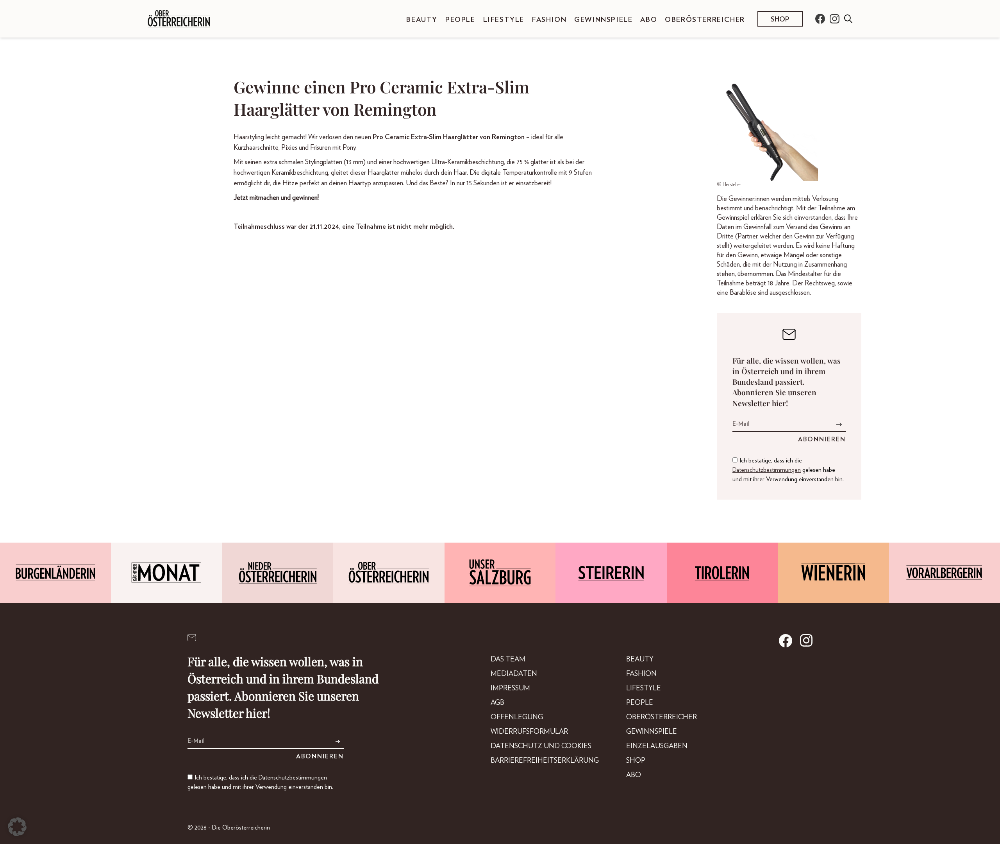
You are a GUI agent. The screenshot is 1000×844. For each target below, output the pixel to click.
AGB (497, 702)
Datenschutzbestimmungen (766, 470)
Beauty (422, 19)
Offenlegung (517, 717)
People (460, 19)
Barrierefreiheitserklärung (545, 760)
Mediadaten (514, 673)
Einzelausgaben (657, 746)
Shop (780, 19)
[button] (17, 827)
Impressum (510, 688)
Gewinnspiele (603, 19)
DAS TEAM (508, 659)
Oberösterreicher (705, 19)
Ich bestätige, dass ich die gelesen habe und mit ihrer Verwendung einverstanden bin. (788, 469)
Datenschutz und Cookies (541, 746)
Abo (648, 19)
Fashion (549, 19)
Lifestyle (503, 19)
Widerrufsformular (529, 731)
